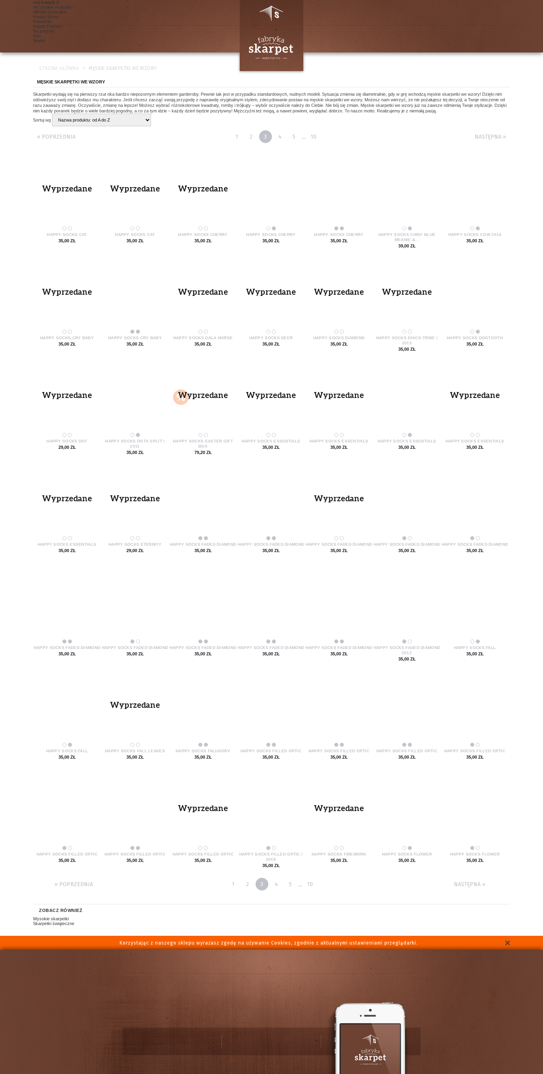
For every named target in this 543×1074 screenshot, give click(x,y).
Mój (44, 2)
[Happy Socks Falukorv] (203, 707)
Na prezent (43, 31)
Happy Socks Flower (407, 854)
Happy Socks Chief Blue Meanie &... (407, 237)
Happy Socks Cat (67, 234)
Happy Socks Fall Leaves (135, 751)
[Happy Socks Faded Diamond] (203, 500)
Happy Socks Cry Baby (67, 338)
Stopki (39, 40)
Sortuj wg (42, 120)
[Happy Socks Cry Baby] (135, 294)
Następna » (490, 136)
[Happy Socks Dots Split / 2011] (135, 397)
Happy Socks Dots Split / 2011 (135, 443)
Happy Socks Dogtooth (475, 338)
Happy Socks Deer (271, 338)
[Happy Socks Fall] (475, 603)
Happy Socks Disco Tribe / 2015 (407, 340)
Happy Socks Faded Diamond (203, 544)
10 (313, 136)
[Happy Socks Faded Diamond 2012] (407, 603)
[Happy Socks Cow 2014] (475, 190)
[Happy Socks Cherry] (271, 190)
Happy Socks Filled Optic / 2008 (271, 857)
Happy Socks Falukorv (203, 751)
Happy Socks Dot (67, 441)
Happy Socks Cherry (202, 234)
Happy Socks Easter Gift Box (203, 443)
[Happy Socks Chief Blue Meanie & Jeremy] (407, 190)
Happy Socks (46, 16)
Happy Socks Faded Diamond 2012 (407, 650)
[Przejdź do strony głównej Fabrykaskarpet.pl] (268, 35)
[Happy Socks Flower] (407, 810)
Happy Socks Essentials (271, 441)
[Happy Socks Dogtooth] (475, 294)
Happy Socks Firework (339, 854)
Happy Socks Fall (475, 647)
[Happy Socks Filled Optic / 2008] (271, 810)
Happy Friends (47, 26)
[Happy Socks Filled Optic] (271, 707)
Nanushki (42, 21)
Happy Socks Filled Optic (270, 751)
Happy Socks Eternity (135, 544)
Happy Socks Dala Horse (203, 338)
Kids (37, 35)
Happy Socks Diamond (339, 338)
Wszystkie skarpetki (52, 7)
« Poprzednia (56, 136)
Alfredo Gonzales (49, 12)
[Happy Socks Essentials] (407, 397)
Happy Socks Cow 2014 (475, 234)
